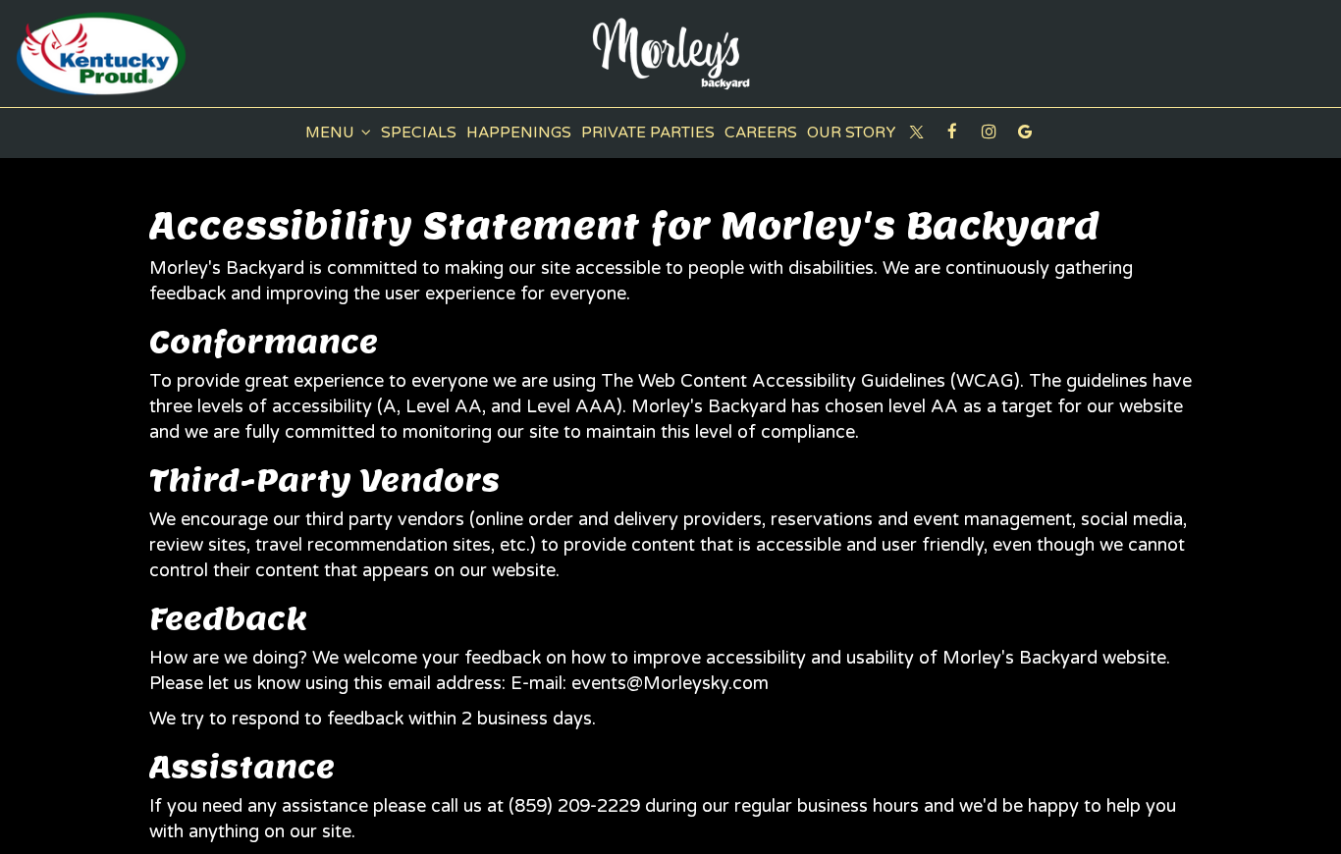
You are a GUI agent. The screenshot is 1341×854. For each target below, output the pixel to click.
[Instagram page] (988, 131)
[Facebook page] (952, 131)
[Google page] (1025, 131)
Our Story (851, 132)
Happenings (518, 132)
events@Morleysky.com (670, 683)
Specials (418, 132)
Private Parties (648, 132)
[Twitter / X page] (916, 131)
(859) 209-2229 (574, 806)
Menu (331, 132)
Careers (760, 132)
